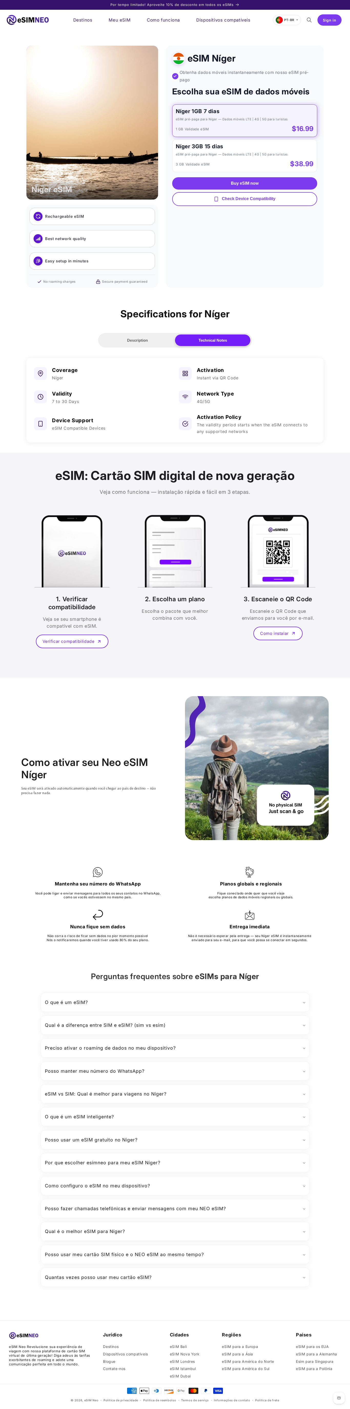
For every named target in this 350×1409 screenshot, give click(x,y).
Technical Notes (213, 340)
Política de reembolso (159, 1400)
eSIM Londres (182, 1361)
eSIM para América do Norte (248, 1361)
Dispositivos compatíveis (125, 1354)
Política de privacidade (121, 1400)
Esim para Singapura (314, 1361)
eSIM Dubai (180, 1376)
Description (137, 340)
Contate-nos (114, 1368)
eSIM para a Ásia (237, 1354)
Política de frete (267, 1400)
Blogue (109, 1361)
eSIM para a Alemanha (316, 1354)
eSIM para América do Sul (245, 1368)
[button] (309, 20)
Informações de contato (232, 1400)
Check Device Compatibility (248, 198)
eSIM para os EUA (312, 1346)
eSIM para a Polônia (314, 1368)
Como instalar (274, 633)
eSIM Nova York (184, 1354)
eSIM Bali (178, 1346)
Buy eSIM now (245, 183)
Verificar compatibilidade (69, 641)
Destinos (111, 1346)
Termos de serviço (195, 1400)
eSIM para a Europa (240, 1346)
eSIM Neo (91, 1400)
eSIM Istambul (183, 1368)
